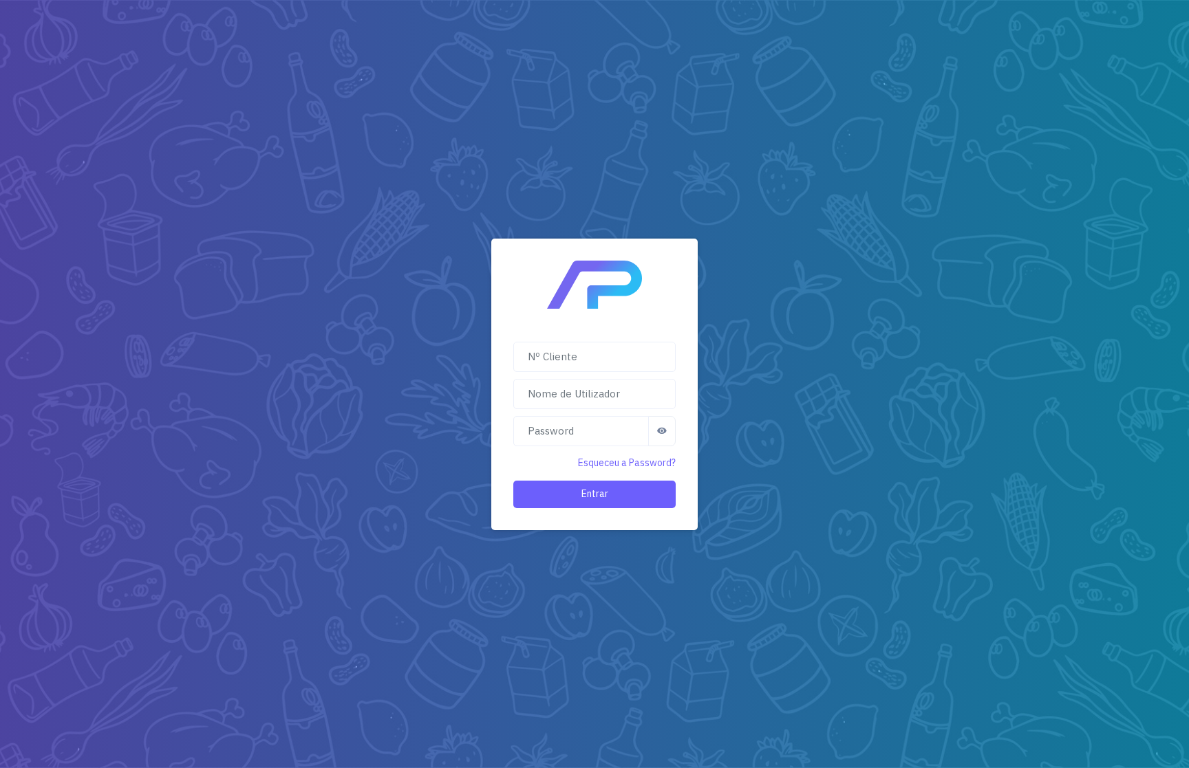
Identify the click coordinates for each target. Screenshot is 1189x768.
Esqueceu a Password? (627, 463)
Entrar (594, 493)
